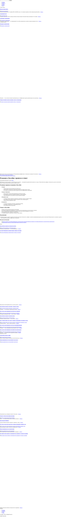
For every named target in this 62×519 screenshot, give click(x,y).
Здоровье (3, 4)
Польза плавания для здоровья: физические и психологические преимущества (41, 221)
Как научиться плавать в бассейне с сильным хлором (9, 306)
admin (12, 180)
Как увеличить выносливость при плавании (8, 175)
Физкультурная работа (4, 9)
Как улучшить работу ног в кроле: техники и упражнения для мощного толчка (14, 320)
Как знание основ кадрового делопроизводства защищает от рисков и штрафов (14, 433)
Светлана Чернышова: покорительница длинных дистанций (10, 230)
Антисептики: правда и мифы (5, 335)
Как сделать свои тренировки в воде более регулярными (10, 311)
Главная (3, 2)
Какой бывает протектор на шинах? (20, 222)
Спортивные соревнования (5, 18)
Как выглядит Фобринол (4, 420)
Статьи (3, 512)
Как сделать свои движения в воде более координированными (11, 325)
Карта (3, 5)
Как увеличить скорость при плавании (6, 174)
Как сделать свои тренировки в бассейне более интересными (10, 329)
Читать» (39, 16)
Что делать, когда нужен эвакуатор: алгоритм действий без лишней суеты (13, 424)
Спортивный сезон (3, 13)
